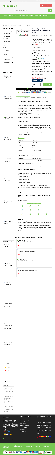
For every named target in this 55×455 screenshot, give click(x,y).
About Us (5, 445)
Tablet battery (23, 423)
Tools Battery (6, 38)
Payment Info (19, 445)
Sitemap (36, 445)
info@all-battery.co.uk (10, 438)
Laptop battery (23, 427)
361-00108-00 (6, 447)
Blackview (20, 25)
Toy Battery (6, 47)
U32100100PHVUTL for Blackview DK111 (26, 251)
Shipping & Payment (36, 97)
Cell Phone (14, 25)
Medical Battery (6, 41)
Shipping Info (26, 445)
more (4, 68)
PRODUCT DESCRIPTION (23, 97)
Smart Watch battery (24, 425)
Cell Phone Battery (7, 30)
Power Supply (23, 431)
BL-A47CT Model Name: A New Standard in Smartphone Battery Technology (8, 391)
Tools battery (23, 429)
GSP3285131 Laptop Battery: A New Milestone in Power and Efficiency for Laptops (8, 399)
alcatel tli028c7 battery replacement (40, 446)
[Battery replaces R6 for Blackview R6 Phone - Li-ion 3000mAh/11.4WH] (19, 28)
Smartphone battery (24, 419)
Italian (7, 363)
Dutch (7, 374)
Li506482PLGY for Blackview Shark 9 (25, 241)
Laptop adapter (23, 421)
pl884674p (15, 446)
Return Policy (11, 445)
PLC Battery (6, 50)
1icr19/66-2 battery (7, 446)
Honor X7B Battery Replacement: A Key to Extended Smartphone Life (8, 409)
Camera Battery (6, 36)
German (8, 381)
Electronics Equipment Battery (8, 54)
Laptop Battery (6, 59)
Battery (7, 25)
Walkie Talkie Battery (8, 56)
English (8, 370)
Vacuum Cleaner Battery (8, 63)
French (7, 378)
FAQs (44, 97)
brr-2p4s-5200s (22, 446)
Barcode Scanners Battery (8, 45)
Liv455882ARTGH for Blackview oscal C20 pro (27, 270)
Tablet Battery (6, 33)
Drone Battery (6, 66)
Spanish (8, 367)
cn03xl (28, 446)
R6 (20, 192)
